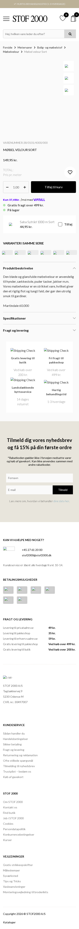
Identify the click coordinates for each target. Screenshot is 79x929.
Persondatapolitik (14, 829)
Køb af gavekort (13, 777)
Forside (7, 47)
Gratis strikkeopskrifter (18, 865)
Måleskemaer (11, 870)
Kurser (7, 840)
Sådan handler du (14, 733)
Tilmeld (62, 489)
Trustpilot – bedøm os (17, 771)
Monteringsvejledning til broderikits (25, 892)
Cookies (8, 823)
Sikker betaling (12, 744)
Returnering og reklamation (20, 755)
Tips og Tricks (12, 881)
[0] (73, 18)
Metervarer (25, 47)
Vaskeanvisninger (14, 886)
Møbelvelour (11, 51)
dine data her (61, 501)
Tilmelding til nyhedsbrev (19, 766)
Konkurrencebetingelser (18, 834)
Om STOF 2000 (13, 802)
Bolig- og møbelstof (49, 47)
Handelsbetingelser (15, 739)
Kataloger (9, 922)
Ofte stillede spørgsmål (18, 760)
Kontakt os (10, 807)
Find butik (9, 812)
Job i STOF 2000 (13, 818)
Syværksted (10, 875)
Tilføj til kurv (54, 187)
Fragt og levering (13, 749)
